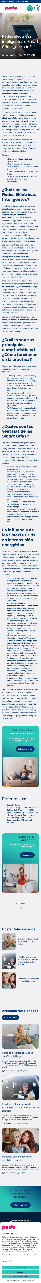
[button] (2, 8)
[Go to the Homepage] (11, 8)
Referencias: (12, 181)
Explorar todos (10, 1017)
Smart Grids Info (13, 805)
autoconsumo (8, 301)
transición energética (14, 551)
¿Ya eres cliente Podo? (14, 1)
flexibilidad (24, 489)
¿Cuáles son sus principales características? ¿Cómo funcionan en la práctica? (22, 166)
